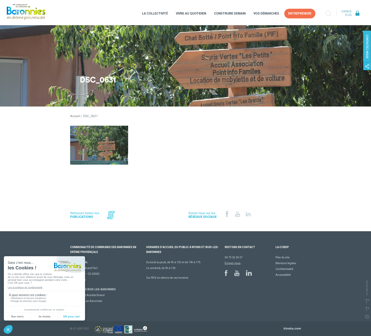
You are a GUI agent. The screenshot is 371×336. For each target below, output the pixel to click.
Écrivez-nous (233, 263)
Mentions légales (286, 263)
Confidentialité (284, 269)
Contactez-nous (367, 46)
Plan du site (283, 257)
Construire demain (230, 13)
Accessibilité (283, 274)
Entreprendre (299, 13)
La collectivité (155, 13)
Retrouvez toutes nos (84, 215)
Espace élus (347, 13)
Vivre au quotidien (191, 13)
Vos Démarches (266, 13)
